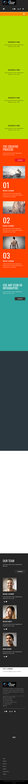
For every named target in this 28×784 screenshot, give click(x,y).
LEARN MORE (20, 160)
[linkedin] (12, 8)
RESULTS (4, 766)
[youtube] (21, 8)
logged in (10, 671)
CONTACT (4, 769)
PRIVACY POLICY (6, 771)
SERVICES (4, 761)
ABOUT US (5, 764)
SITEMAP (4, 774)
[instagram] (23, 8)
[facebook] (15, 8)
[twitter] (18, 8)
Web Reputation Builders (16, 781)
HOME (4, 758)
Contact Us (5, 705)
